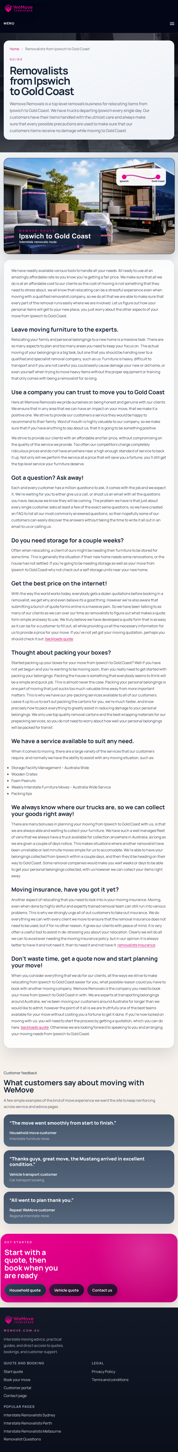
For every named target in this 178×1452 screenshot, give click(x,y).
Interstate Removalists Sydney (29, 1415)
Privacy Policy (103, 1371)
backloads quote (59, 638)
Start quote (13, 1371)
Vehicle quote (66, 1290)
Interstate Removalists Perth (28, 1423)
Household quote (25, 1290)
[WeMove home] (18, 8)
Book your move (17, 1379)
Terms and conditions (110, 1379)
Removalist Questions (22, 1439)
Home (14, 48)
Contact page (15, 1395)
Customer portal (17, 1387)
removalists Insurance (136, 944)
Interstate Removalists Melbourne (32, 1431)
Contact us (102, 1290)
